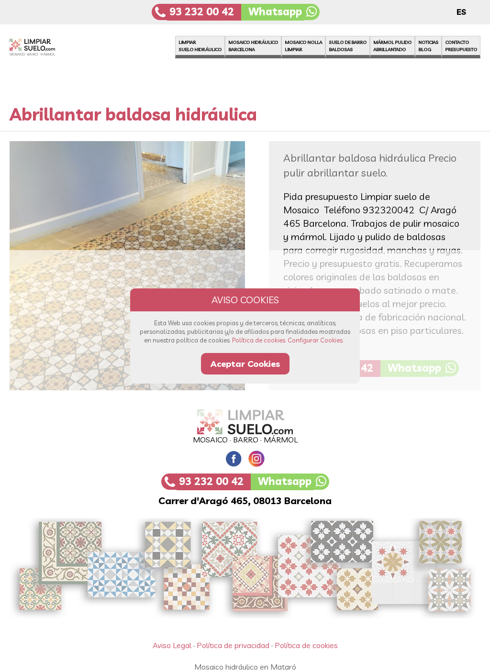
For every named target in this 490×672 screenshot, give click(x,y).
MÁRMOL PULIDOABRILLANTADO (392, 46)
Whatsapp (275, 11)
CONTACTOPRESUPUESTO (461, 46)
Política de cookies (306, 645)
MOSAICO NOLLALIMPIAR (303, 46)
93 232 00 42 (201, 11)
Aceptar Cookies (245, 363)
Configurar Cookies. (316, 340)
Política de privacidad (233, 645)
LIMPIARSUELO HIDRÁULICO (200, 46)
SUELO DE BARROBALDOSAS (348, 46)
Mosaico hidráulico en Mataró (245, 667)
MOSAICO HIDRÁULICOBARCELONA (253, 46)
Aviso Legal (172, 645)
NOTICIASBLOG (428, 46)
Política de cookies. (259, 340)
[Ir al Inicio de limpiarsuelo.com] (42, 52)
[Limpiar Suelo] (245, 421)
